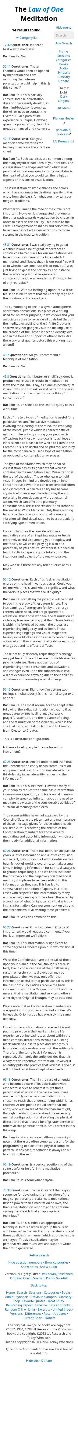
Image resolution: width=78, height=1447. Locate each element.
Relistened (65, 1274)
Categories (63, 60)
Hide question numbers (25, 1262)
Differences (33, 1314)
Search (22, 1292)
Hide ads (32, 1361)
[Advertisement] (39, 1404)
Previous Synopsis (44, 1297)
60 (4, 762)
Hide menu (64, 27)
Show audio (48, 1267)
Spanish (38, 1278)
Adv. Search (63, 43)
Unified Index (62, 1309)
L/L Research (62, 141)
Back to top (39, 1285)
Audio (63, 68)
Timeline (41, 1305)
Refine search (39, 1255)
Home (63, 51)
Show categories (56, 1262)
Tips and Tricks (59, 1305)
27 (9, 927)
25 (9, 762)
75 (4, 1190)
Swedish (62, 1278)
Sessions (63, 56)
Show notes (29, 1267)
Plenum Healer (63, 118)
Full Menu (64, 108)
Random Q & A (15, 1309)
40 (9, 45)
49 (4, 355)
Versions (16, 1314)
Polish (50, 1278)
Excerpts (44, 1309)
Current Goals (33, 1318)
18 (9, 1079)
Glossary (63, 77)
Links (32, 1309)
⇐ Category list (26, 38)
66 (4, 1079)
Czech (27, 1278)
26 (9, 851)
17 (4, 45)
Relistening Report (19, 1305)
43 (4, 245)
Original (63, 101)
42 (4, 139)
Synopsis (63, 72)
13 (9, 139)
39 (9, 1190)
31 (9, 245)
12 (9, 579)
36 (4, 66)
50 (4, 579)
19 (9, 1164)
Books (63, 64)
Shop (16, 1301)
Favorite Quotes (33, 1301)
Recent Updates (55, 1314)
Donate (63, 81)
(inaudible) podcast (63, 132)
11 (9, 66)
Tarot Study (56, 1301)
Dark (63, 96)
